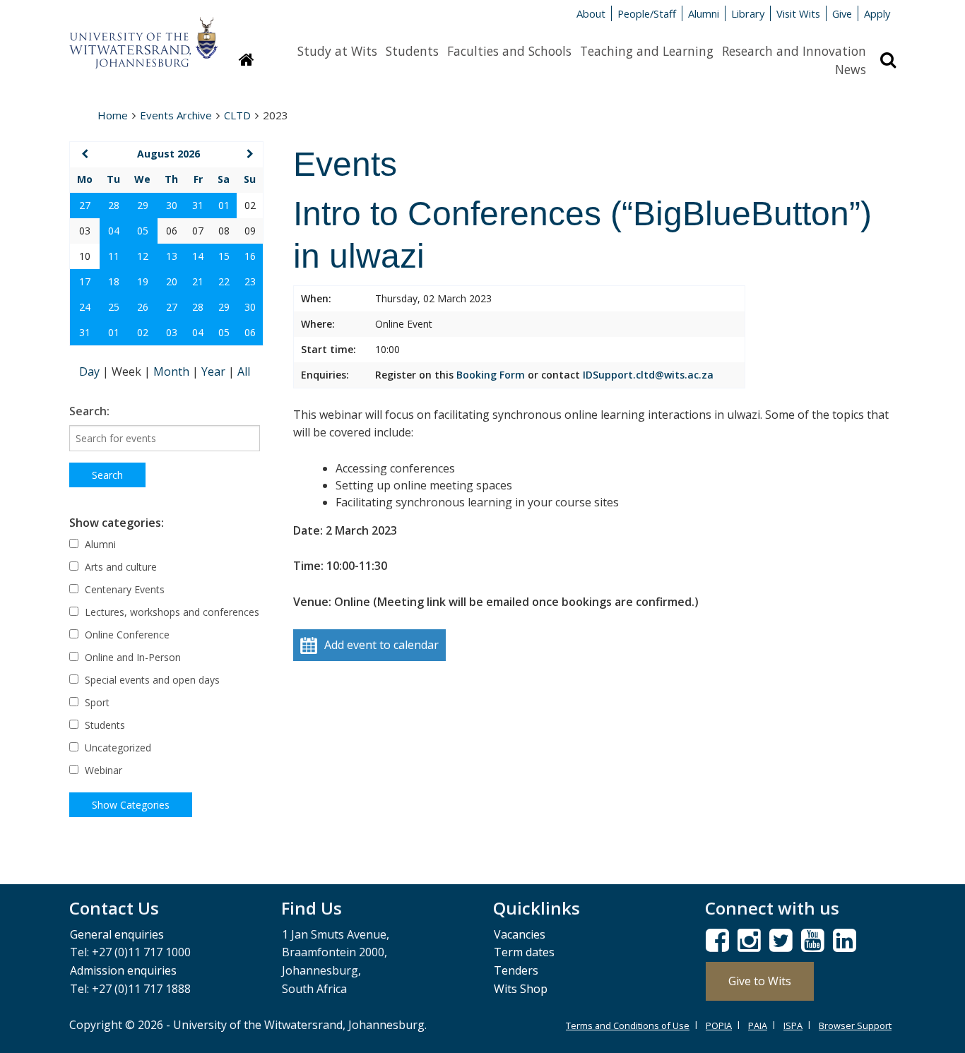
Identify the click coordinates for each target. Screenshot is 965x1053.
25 (113, 307)
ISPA (793, 1025)
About (590, 13)
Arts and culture (119, 566)
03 (171, 332)
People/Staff (646, 13)
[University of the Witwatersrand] (143, 36)
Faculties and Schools (509, 50)
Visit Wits (798, 13)
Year (214, 371)
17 (84, 281)
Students (412, 50)
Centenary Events (123, 589)
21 (197, 281)
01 (224, 205)
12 (142, 256)
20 (171, 281)
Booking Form (490, 374)
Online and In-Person (131, 657)
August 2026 (168, 153)
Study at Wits (337, 50)
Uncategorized (116, 747)
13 (171, 256)
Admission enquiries (123, 970)
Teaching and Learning (647, 50)
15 (224, 256)
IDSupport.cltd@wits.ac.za (648, 374)
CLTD (237, 115)
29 (142, 205)
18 (113, 281)
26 (142, 307)
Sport (95, 702)
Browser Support (855, 1025)
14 (197, 256)
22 (224, 281)
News (850, 69)
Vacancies (519, 934)
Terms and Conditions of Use (627, 1025)
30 (171, 205)
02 (142, 332)
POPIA (719, 1025)
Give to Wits (759, 981)
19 (142, 281)
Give (842, 13)
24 (84, 307)
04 (113, 230)
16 (250, 256)
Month (172, 371)
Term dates (524, 952)
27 (84, 205)
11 (113, 256)
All (243, 371)
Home (112, 115)
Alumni (703, 13)
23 (250, 281)
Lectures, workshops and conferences (170, 612)
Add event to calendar (381, 645)
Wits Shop (520, 989)
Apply (877, 13)
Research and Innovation (794, 50)
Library (747, 13)
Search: (89, 411)
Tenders (516, 970)
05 (142, 230)
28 (113, 205)
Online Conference (126, 634)
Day (90, 371)
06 (250, 332)
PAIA (757, 1025)
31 (197, 205)
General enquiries (117, 934)
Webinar (102, 770)
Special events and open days (151, 679)
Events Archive (176, 115)
